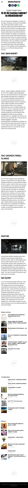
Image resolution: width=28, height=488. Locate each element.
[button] (2, 1)
